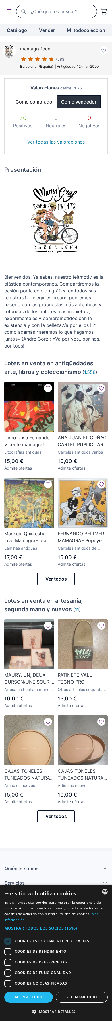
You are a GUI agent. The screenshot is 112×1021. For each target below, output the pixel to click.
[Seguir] (48, 388)
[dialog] (56, 953)
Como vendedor (78, 102)
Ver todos (56, 579)
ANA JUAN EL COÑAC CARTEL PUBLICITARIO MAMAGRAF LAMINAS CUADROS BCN (83, 441)
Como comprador (35, 102)
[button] (56, 928)
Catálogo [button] (17, 30)
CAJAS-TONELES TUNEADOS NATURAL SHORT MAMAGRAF (82, 774)
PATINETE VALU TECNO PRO (75, 678)
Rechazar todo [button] (81, 997)
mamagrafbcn (35, 49)
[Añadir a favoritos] (104, 50)
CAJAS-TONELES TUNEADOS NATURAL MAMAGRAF (28, 774)
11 (77, 609)
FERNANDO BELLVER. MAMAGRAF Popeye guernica (81, 537)
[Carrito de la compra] (104, 11)
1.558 (90, 372)
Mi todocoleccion (86, 30)
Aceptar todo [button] (29, 997)
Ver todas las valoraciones (56, 142)
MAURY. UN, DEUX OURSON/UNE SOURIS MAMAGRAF (28, 678)
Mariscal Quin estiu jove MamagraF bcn (25, 537)
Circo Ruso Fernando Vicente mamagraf (27, 441)
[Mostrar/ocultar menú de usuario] (8, 11)
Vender (47, 30)
